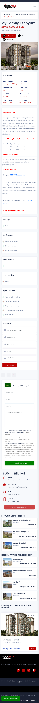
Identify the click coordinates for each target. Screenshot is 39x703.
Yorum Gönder (9, 365)
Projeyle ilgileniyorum (11, 698)
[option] (19, 54)
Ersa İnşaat (17, 386)
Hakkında (26, 700)
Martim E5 (16, 582)
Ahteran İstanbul (19, 543)
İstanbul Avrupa (20, 15)
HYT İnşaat (25, 386)
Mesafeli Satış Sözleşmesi (15, 681)
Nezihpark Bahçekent (21, 532)
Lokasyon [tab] (10, 39)
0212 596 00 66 (13, 501)
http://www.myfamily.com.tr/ (17, 487)
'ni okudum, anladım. (18, 432)
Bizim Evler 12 (18, 559)
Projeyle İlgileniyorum (19, 463)
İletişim (19, 683)
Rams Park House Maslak (22, 570)
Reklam (33, 700)
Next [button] (35, 67)
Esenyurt (31, 15)
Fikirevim (30, 695)
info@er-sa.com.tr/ (14, 494)
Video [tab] (24, 36)
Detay (33, 648)
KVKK (3, 681)
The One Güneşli (19, 593)
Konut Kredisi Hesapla (19, 507)
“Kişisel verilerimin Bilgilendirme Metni (15, 443)
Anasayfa (8, 15)
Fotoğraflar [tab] (10, 36)
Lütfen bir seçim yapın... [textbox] (14, 330)
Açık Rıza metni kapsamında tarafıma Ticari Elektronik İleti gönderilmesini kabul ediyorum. (18, 439)
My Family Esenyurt (11, 640)
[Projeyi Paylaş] (3, 375)
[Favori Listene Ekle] (14, 375)
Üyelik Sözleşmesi (30, 681)
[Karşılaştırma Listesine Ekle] (9, 375)
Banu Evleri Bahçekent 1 (22, 520)
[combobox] (22, 329)
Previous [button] (2, 67)
